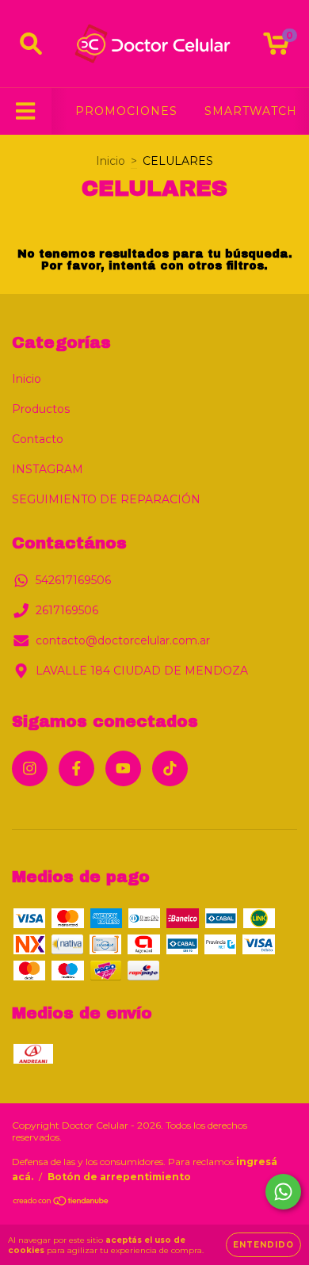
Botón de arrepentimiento (119, 1177)
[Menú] (26, 111)
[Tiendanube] (61, 1203)
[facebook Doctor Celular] (76, 768)
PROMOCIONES (126, 111)
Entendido (263, 1245)
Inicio (110, 161)
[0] (276, 47)
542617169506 (73, 580)
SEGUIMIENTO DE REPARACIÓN (106, 499)
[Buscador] (31, 44)
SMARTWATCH (250, 111)
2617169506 (67, 610)
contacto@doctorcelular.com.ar (123, 640)
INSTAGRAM (47, 469)
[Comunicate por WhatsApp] (283, 1192)
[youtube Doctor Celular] (123, 768)
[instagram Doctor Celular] (30, 768)
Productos (41, 409)
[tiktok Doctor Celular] (170, 768)
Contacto (37, 439)
